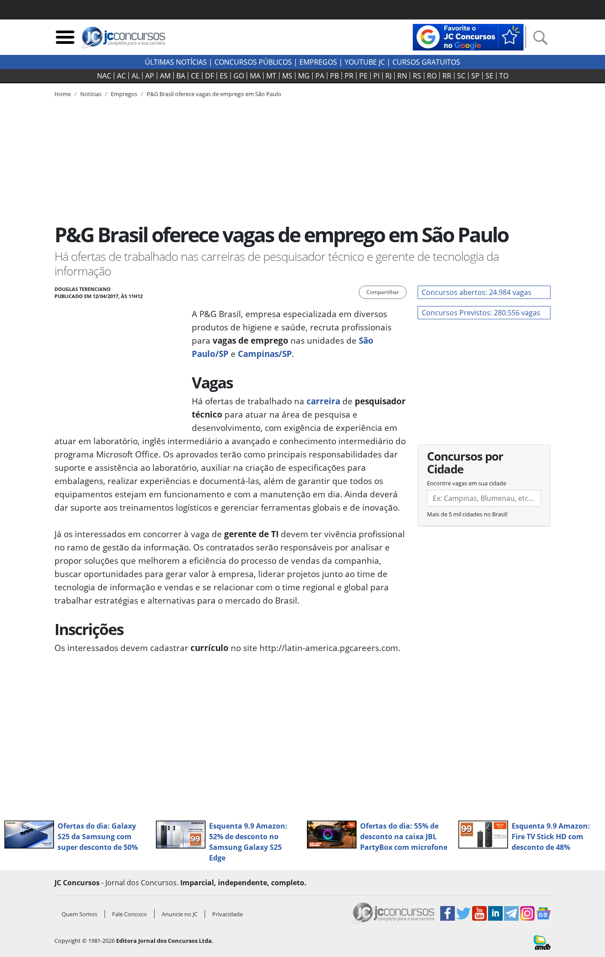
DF (209, 75)
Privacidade (227, 914)
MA (255, 75)
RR (446, 75)
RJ (388, 75)
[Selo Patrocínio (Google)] (468, 36)
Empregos (318, 62)
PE (363, 75)
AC (121, 75)
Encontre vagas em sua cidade (466, 483)
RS (417, 75)
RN (402, 75)
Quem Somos (79, 914)
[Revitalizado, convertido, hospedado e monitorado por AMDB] (542, 941)
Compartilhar (382, 292)
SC (461, 75)
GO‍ (238, 75)
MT (271, 75)
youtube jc (365, 62)
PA (319, 75)
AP (149, 75)
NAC (104, 75)
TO (503, 75)
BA (180, 75)
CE (195, 75)
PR (349, 75)
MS (287, 75)
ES (224, 75)
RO (432, 75)
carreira (323, 401)
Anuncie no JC (180, 914)
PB (334, 75)
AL (136, 75)
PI (376, 75)
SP (475, 75)
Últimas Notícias (176, 62)
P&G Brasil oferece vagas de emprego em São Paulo (214, 94)
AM (165, 75)
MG (304, 75)
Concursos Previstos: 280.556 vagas (481, 313)
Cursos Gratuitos (426, 62)
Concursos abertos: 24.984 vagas (476, 292)
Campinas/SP (265, 354)
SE (489, 75)
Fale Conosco (129, 914)
